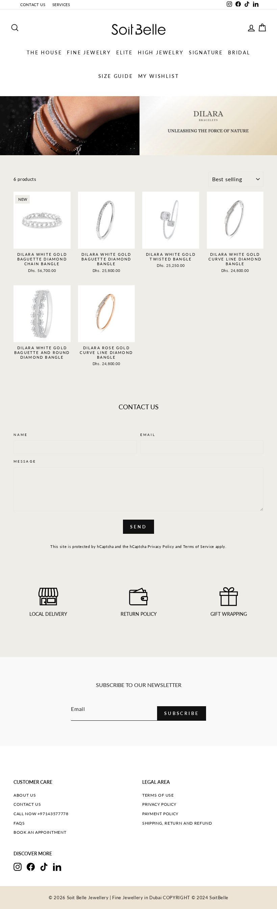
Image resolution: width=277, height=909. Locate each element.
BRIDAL (239, 52)
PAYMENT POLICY (160, 813)
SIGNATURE (206, 52)
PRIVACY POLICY (159, 804)
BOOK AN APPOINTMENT (40, 832)
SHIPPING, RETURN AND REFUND (177, 823)
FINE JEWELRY (89, 52)
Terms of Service (198, 546)
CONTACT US (33, 4)
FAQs (19, 823)
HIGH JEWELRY (161, 52)
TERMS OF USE (158, 795)
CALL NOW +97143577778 (41, 813)
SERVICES (61, 4)
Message (25, 461)
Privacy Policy (161, 546)
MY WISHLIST (158, 76)
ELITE (124, 52)
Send (138, 526)
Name (21, 435)
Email (148, 435)
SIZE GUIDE (115, 76)
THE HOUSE (44, 52)
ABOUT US (25, 795)
